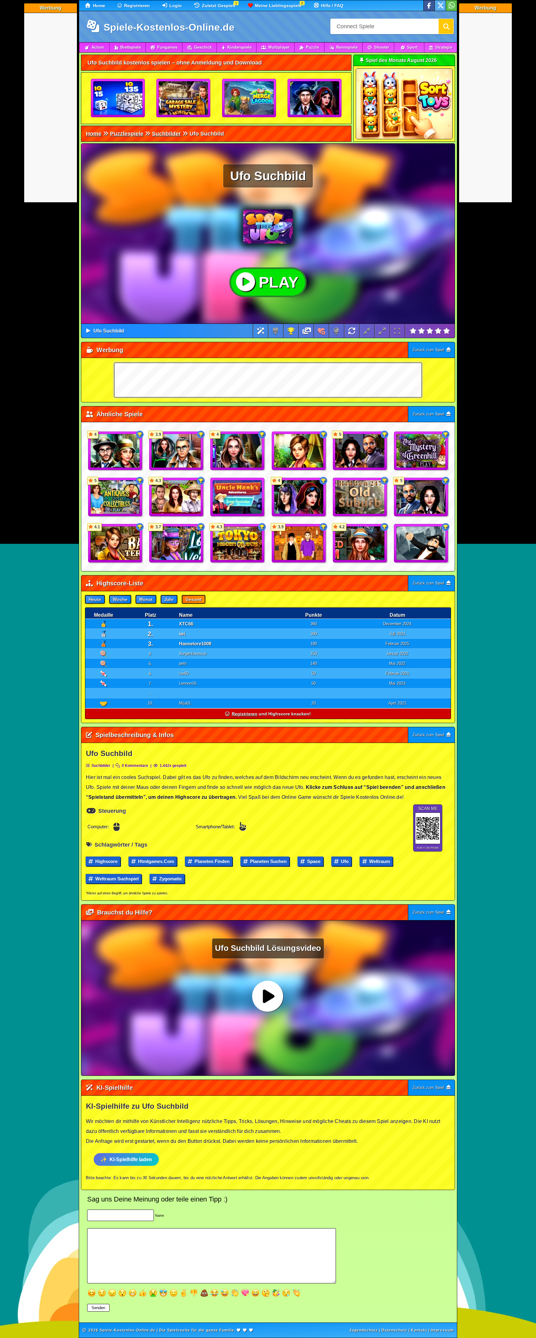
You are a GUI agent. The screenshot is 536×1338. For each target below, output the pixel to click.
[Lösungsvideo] (307, 331)
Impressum (442, 1330)
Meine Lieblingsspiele (278, 5)
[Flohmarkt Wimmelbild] (183, 98)
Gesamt (193, 599)
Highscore (106, 861)
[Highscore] (291, 331)
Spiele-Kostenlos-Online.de (167, 27)
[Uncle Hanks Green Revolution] (237, 497)
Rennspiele (347, 47)
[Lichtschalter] (336, 331)
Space (313, 861)
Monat (146, 599)
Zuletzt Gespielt (218, 5)
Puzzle (312, 47)
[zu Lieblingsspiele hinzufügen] (321, 331)
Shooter (381, 47)
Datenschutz (394, 1330)
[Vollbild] (397, 331)
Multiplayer (279, 47)
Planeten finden (211, 861)
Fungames (167, 47)
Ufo (344, 861)
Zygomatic (170, 878)
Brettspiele (130, 47)
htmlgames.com (155, 861)
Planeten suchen (268, 861)
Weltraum (379, 861)
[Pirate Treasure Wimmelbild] (421, 543)
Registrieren (136, 5)
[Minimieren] (367, 331)
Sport (412, 47)
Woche (120, 599)
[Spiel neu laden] (352, 331)
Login (175, 5)
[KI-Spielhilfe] (260, 331)
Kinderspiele (239, 47)
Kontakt (419, 1330)
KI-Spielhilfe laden (130, 1159)
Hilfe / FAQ (331, 5)
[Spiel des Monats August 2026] (404, 138)
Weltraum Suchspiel (116, 878)
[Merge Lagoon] (249, 98)
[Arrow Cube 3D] (118, 98)
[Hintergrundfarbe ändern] (275, 331)
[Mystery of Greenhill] (421, 451)
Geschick (203, 47)
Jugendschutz (363, 1330)
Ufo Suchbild (108, 330)
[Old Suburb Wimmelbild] (360, 497)
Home (98, 5)
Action (98, 47)
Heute (95, 599)
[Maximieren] (382, 331)
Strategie (443, 47)
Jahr (169, 599)
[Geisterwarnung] (315, 98)
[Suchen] (446, 26)
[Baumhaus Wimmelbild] (299, 451)
